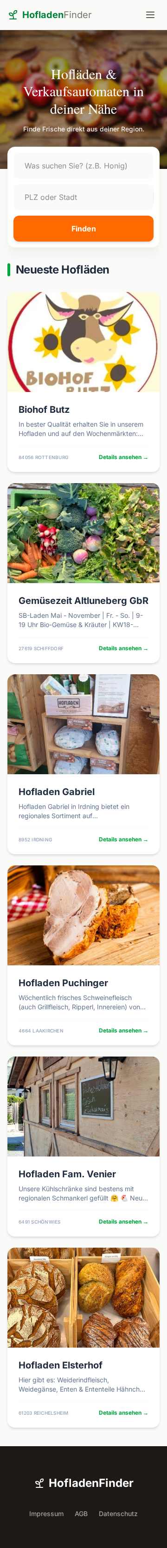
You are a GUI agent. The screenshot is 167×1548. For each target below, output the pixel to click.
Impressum (46, 1513)
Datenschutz (118, 1513)
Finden (83, 228)
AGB (81, 1513)
